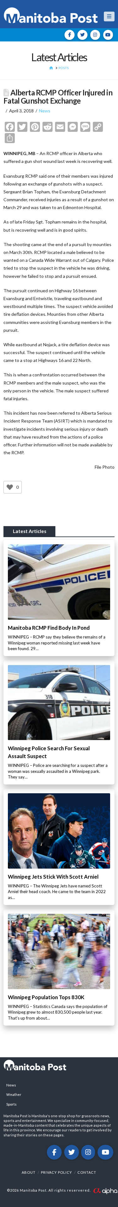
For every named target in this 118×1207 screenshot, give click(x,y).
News (44, 110)
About (29, 1172)
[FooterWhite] (105, 1190)
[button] (109, 16)
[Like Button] (9, 487)
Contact (86, 1172)
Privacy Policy (56, 1172)
